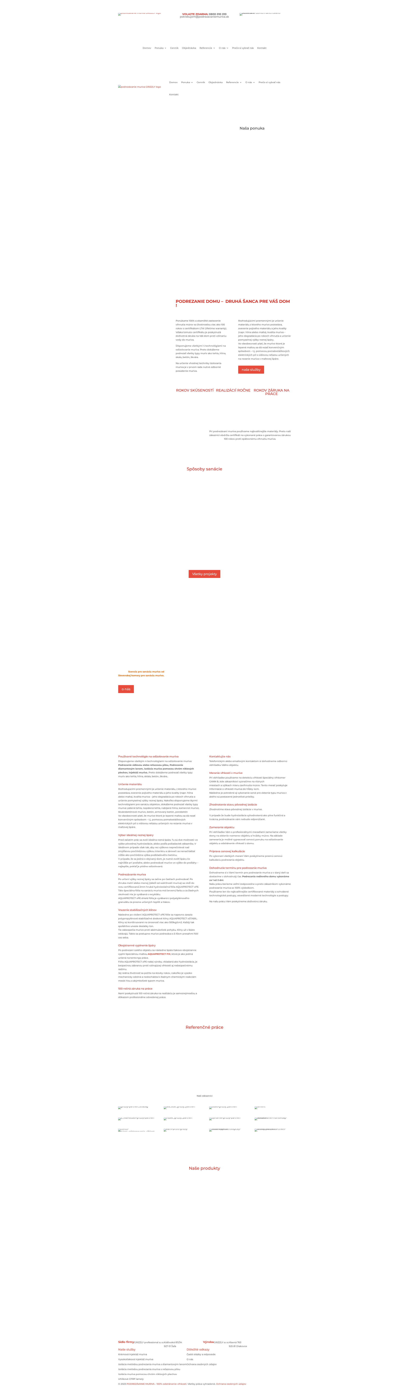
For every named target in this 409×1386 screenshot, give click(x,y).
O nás (222, 48)
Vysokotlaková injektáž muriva (135, 1359)
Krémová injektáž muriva (132, 1354)
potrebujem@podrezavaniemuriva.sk (204, 16)
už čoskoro (276, 1204)
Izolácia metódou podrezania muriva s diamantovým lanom (152, 1364)
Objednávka (189, 48)
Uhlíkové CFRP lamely (131, 1379)
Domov (147, 48)
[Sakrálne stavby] (227, 1046)
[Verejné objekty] (271, 1046)
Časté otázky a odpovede (201, 1354)
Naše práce (130, 154)
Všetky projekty (204, 574)
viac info (174, 558)
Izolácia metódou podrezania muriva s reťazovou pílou (149, 1369)
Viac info (129, 559)
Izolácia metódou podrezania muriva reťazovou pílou (268, 139)
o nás (126, 689)
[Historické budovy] (181, 1046)
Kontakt (261, 48)
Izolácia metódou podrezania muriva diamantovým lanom (274, 160)
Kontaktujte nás (204, 1325)
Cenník (174, 48)
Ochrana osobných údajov (202, 1364)
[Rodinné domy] (136, 1069)
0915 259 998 (200, 261)
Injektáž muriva (271, 223)
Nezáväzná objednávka (272, 266)
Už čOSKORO (241, 1267)
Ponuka (159, 48)
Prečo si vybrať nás (243, 48)
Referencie (206, 48)
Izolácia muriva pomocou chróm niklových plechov (279, 191)
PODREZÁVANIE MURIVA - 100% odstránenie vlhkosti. (157, 1383)
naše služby (251, 370)
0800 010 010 (218, 14)
